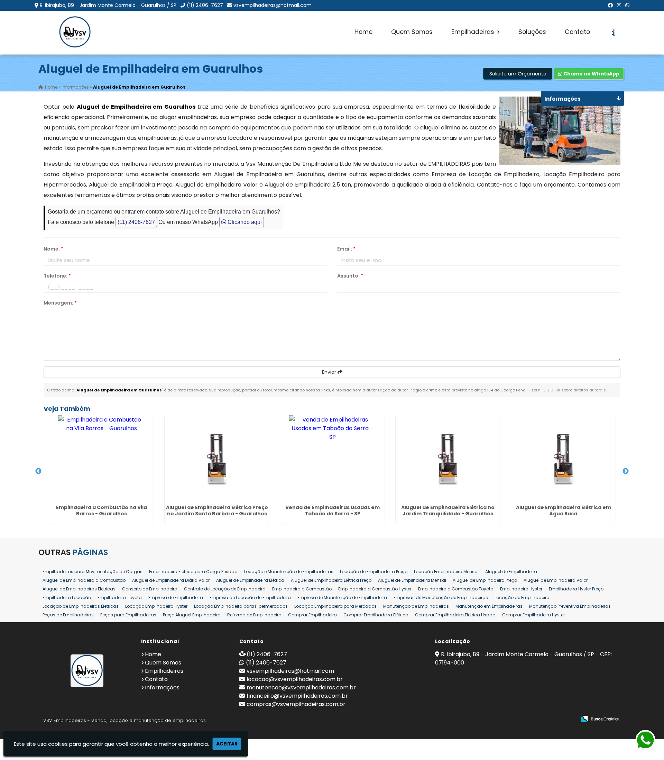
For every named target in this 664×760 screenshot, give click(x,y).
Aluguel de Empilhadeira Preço (485, 580)
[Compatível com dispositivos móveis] (568, 719)
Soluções (532, 32)
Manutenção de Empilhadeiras (416, 606)
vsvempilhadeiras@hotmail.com (272, 5)
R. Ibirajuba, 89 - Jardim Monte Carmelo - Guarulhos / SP (108, 5)
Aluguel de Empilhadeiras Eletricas (79, 589)
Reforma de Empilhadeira (254, 615)
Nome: (53, 248)
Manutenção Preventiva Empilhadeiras (570, 606)
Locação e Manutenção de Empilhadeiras (288, 571)
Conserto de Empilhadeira (149, 589)
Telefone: (57, 275)
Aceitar (227, 743)
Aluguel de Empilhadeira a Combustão (84, 580)
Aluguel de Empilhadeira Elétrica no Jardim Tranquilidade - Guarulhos (448, 510)
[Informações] (613, 32)
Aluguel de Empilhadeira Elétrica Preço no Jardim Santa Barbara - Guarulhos (217, 510)
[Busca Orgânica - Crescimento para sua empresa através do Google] (600, 718)
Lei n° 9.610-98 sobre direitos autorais (569, 390)
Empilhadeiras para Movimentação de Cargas (92, 571)
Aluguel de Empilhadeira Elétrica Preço (331, 580)
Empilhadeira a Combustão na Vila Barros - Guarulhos (101, 510)
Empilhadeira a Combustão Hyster (375, 589)
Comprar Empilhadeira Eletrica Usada (455, 615)
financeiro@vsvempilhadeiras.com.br (297, 696)
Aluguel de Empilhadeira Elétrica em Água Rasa (563, 510)
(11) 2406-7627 (205, 5)
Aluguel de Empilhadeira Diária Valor (171, 580)
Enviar (330, 372)
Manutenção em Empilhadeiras (489, 606)
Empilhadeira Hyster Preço (576, 589)
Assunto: (350, 275)
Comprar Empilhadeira (312, 615)
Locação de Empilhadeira (522, 597)
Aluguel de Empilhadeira (511, 571)
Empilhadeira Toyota (120, 597)
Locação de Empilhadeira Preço (373, 571)
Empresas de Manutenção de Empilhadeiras (441, 597)
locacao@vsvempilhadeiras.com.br (295, 679)
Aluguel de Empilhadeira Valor (556, 580)
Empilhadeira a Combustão (302, 589)
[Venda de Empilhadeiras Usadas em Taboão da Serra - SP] (332, 458)
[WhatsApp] (627, 5)
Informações (162, 687)
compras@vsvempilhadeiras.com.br (296, 704)
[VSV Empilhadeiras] (87, 670)
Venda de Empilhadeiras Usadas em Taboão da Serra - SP (332, 510)
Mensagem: (60, 302)
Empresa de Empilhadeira (175, 597)
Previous (38, 471)
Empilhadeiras (473, 32)
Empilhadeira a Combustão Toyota (456, 589)
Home (363, 32)
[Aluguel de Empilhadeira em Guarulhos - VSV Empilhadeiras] (74, 32)
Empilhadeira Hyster (521, 589)
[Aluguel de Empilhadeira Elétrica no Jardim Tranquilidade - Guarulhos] (448, 458)
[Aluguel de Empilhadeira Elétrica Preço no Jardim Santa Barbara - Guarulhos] (217, 458)
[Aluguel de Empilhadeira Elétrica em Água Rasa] (563, 458)
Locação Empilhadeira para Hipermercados (241, 606)
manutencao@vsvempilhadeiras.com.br (301, 687)
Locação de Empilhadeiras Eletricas (81, 606)
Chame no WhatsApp (590, 73)
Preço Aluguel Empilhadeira (192, 615)
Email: (346, 248)
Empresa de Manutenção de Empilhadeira (342, 597)
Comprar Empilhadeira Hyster (533, 615)
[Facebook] (610, 5)
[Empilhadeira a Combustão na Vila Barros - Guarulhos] (101, 458)
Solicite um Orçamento (517, 73)
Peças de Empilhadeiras (68, 615)
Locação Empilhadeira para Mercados (335, 606)
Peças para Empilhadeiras (128, 615)
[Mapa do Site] (502, 719)
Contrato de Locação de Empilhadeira (225, 589)
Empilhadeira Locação (67, 597)
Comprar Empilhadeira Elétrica (375, 615)
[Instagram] (619, 5)
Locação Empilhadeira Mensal (446, 571)
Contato (577, 32)
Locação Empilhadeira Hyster (156, 606)
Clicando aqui (244, 222)
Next (625, 471)
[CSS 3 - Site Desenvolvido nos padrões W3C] (544, 719)
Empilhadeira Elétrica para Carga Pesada (193, 571)
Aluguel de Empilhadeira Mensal (412, 580)
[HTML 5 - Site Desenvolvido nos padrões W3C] (520, 719)
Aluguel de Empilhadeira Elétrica (250, 580)
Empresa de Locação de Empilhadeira (250, 597)
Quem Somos (412, 32)
